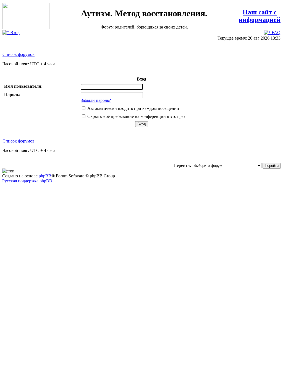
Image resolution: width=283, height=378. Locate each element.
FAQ (276, 32)
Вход (14, 32)
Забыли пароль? (96, 100)
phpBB (45, 176)
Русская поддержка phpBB (27, 180)
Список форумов (18, 54)
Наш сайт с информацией (260, 16)
